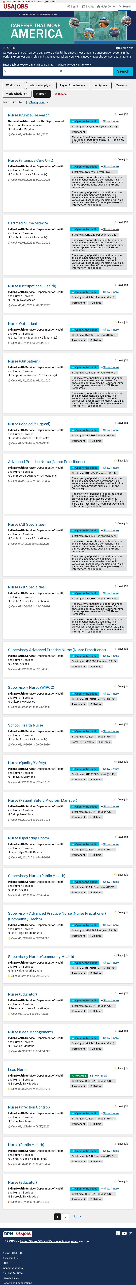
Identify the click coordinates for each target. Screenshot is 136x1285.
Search (123, 71)
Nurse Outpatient (22, 323)
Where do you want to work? (75, 64)
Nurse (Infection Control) (29, 1107)
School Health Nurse (25, 725)
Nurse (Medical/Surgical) (29, 424)
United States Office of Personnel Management (49, 1241)
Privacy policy (11, 1278)
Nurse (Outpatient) (24, 361)
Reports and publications (17, 1283)
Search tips (126, 48)
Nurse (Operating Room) (28, 838)
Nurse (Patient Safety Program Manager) (42, 800)
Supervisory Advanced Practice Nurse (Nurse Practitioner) (57, 650)
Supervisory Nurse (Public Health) (36, 876)
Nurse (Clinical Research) (29, 115)
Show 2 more (111, 768)
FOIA (5, 1263)
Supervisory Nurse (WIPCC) (31, 687)
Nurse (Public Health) (26, 1145)
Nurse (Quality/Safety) (27, 763)
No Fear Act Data (13, 1273)
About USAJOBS (12, 1253)
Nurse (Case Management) (30, 1032)
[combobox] (30, 71)
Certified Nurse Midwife (28, 223)
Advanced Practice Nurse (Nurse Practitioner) (46, 461)
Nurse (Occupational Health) (32, 286)
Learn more (121, 56)
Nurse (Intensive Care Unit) (30, 160)
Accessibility (10, 1258)
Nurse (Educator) (22, 994)
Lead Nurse (17, 1069)
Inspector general (13, 1268)
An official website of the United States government (31, 2)
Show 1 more (111, 121)
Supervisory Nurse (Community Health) (41, 956)
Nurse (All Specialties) (27, 524)
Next (76, 1216)
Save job (122, 114)
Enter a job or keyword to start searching (28, 64)
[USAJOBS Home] (17, 7)
